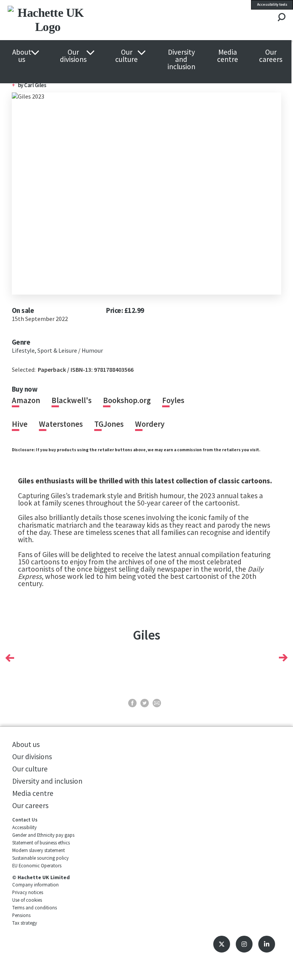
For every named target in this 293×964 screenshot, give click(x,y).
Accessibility (24, 827)
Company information (35, 884)
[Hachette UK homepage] (64, 20)
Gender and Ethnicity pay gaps (43, 835)
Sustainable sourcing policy (40, 858)
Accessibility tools (272, 4)
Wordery (149, 424)
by (21, 85)
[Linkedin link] (266, 944)
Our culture (126, 56)
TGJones (109, 424)
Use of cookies (27, 900)
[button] (9, 657)
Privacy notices (27, 892)
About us (21, 56)
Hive (19, 424)
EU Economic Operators (36, 865)
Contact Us (24, 820)
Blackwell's (72, 400)
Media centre (227, 56)
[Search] (281, 18)
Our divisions (73, 56)
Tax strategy (24, 923)
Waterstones (61, 424)
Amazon (26, 400)
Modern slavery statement (38, 850)
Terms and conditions (34, 907)
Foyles (173, 400)
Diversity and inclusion (181, 60)
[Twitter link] (221, 944)
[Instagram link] (244, 944)
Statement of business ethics (41, 842)
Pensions (21, 915)
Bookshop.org (127, 400)
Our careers (270, 56)
